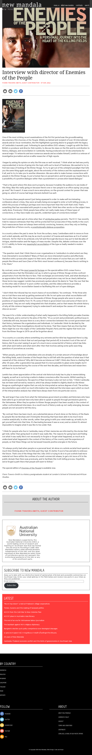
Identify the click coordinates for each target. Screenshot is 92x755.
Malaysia (2, 674)
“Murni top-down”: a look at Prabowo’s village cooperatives (27, 604)
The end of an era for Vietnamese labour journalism (24, 621)
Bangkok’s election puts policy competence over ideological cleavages (30, 629)
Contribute (61, 730)
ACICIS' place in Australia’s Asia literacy (19, 617)
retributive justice (52, 219)
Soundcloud (8, 725)
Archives (2, 695)
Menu (56, 5)
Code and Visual (58, 749)
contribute (79, 5)
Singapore (3, 683)
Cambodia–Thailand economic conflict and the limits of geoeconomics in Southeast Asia (38, 641)
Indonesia (3, 670)
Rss (5, 737)
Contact (60, 721)
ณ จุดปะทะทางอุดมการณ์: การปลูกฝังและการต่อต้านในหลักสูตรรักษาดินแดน (30, 633)
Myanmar (3, 679)
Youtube (7, 731)
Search (87, 5)
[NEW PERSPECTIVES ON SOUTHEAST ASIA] (21, 4)
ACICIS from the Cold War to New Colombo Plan (22, 612)
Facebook (7, 714)
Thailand (2, 687)
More (1, 691)
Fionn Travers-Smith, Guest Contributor (20, 83)
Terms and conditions (65, 725)
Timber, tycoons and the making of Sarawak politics (24, 608)
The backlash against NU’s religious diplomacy (22, 625)
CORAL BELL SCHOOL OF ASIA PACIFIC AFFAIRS (70, 734)
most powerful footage (34, 270)
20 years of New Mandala (14, 637)
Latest (9, 598)
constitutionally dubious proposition (48, 227)
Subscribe (11, 585)
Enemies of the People (31, 468)
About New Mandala (67, 5)
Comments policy (63, 717)
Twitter (7, 720)
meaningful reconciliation (38, 244)
